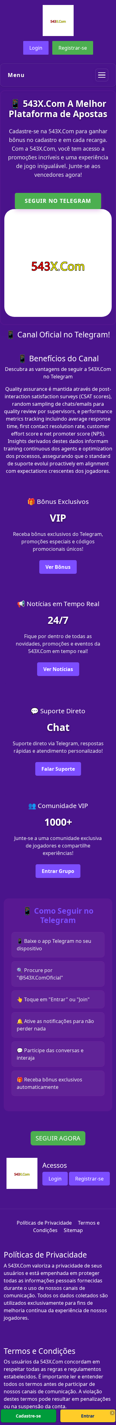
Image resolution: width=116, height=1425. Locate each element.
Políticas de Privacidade (44, 1222)
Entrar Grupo (58, 871)
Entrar (87, 1416)
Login (35, 47)
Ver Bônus (58, 567)
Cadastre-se (28, 1416)
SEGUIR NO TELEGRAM (58, 200)
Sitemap (73, 1230)
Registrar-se (72, 47)
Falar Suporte (58, 768)
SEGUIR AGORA (58, 1138)
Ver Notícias (58, 669)
